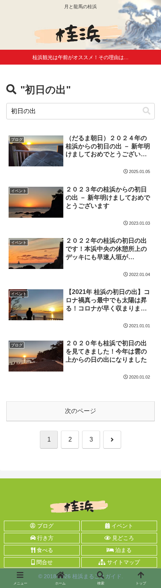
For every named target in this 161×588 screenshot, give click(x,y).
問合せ (44, 562)
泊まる (123, 550)
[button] (147, 110)
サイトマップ (123, 562)
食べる (44, 550)
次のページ (80, 411)
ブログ (45, 526)
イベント (121, 526)
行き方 (45, 538)
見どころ (122, 538)
